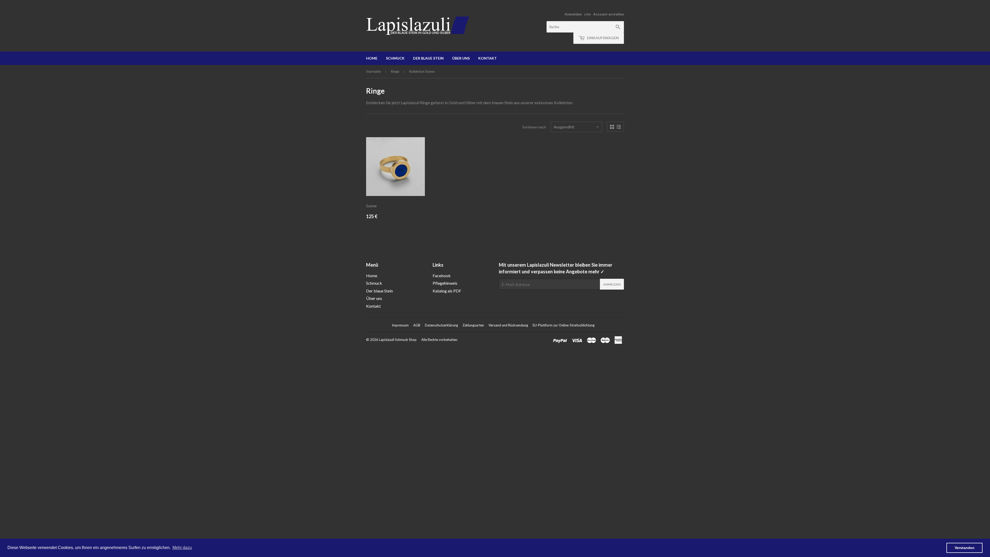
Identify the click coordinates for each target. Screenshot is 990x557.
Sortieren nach (534, 127)
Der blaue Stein (428, 58)
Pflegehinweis (445, 283)
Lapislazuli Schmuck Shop (398, 340)
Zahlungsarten (473, 325)
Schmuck (395, 58)
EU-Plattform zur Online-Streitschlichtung (564, 325)
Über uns (461, 58)
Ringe (395, 71)
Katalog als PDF (447, 290)
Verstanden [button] (965, 548)
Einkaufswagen (602, 38)
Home (371, 58)
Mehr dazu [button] (182, 547)
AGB (416, 325)
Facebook (442, 275)
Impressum (400, 325)
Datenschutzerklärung (441, 325)
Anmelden (573, 14)
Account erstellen (608, 14)
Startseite (373, 71)
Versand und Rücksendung (508, 325)
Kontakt (487, 58)
